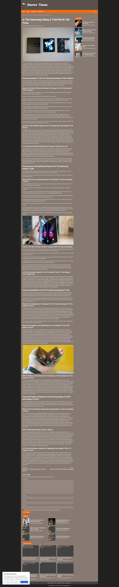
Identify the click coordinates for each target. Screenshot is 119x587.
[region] (16, 578)
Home (23, 11)
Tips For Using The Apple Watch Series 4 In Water (25, 529)
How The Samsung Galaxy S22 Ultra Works (65, 550)
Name (24, 495)
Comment (25, 479)
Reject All (16, 582)
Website (24, 505)
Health (28, 11)
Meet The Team (61, 583)
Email (24, 500)
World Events (40, 11)
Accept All (24, 582)
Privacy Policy (51, 583)
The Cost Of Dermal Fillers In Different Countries (25, 521)
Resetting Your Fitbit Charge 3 (25, 537)
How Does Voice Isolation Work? (78, 46)
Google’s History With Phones (51, 537)
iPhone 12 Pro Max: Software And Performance (48, 567)
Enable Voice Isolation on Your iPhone (78, 23)
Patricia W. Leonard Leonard (29, 25)
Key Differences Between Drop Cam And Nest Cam (78, 39)
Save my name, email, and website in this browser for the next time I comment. (42, 510)
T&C (56, 583)
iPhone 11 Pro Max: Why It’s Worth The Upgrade (62, 468)
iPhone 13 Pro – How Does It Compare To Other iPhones (34, 469)
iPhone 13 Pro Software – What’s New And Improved (48, 550)
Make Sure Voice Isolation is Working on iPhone (78, 31)
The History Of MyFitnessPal (51, 529)
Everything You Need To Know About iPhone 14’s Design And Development (30, 567)
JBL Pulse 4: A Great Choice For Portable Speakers (78, 54)
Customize (8, 582)
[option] (85, 24)
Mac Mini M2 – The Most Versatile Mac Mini (65, 567)
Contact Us (68, 583)
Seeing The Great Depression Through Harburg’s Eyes (51, 521)
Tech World (33, 11)
